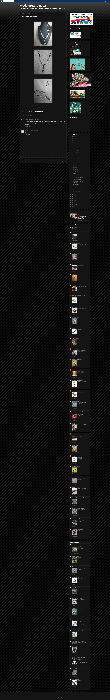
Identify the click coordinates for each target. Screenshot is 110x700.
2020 (73, 145)
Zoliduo (79, 329)
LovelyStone (75, 307)
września (75, 157)
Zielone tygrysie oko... (78, 175)
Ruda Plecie (75, 587)
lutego (74, 171)
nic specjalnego (76, 227)
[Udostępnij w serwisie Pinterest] (42, 111)
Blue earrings (80, 609)
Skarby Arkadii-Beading (78, 508)
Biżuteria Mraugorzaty (77, 380)
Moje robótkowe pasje (77, 646)
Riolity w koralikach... (78, 177)
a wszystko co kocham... (78, 641)
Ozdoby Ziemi (75, 608)
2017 (73, 194)
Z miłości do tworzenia (77, 630)
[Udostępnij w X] (39, 111)
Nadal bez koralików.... (78, 179)
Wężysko (79, 680)
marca (74, 169)
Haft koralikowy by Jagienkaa (79, 497)
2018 (73, 149)
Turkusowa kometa (81, 381)
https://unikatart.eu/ (81, 286)
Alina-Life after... (76, 370)
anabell (26, 119)
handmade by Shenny (77, 359)
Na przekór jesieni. (81, 578)
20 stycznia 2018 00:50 (34, 119)
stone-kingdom (75, 487)
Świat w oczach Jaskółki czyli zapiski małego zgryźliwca (79, 545)
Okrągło (79, 467)
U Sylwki (74, 274)
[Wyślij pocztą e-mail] (36, 111)
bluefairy (74, 566)
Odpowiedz (27, 126)
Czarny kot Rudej (81, 589)
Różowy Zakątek (76, 338)
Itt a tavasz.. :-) (80, 446)
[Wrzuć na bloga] (37, 111)
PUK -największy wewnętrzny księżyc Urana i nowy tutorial (81, 623)
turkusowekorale (76, 518)
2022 (73, 140)
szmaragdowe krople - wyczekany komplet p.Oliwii (82, 246)
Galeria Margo (75, 391)
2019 (73, 147)
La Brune (79, 499)
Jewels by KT (75, 477)
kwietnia (75, 167)
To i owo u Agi (75, 679)
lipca (74, 161)
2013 (73, 202)
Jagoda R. (79, 214)
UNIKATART (75, 285)
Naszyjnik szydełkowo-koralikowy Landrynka (82, 661)
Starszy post (62, 161)
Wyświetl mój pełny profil (81, 220)
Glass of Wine (80, 234)
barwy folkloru (75, 401)
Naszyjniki (79, 670)
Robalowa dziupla (76, 466)
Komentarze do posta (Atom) (46, 165)
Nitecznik (74, 328)
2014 (73, 200)
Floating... (79, 275)
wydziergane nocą (33, 5)
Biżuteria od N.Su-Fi (77, 317)
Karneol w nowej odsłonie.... (77, 188)
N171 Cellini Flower (81, 392)
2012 (73, 204)
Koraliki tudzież (76, 243)
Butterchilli (74, 668)
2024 (73, 136)
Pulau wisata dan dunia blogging (79, 642)
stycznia (75, 173)
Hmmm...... (74, 228)
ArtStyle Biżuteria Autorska (78, 456)
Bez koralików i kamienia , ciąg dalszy (79, 182)
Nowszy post (24, 161)
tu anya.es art (75, 556)
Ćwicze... (79, 255)
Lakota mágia (75, 445)
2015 (73, 198)
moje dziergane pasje (77, 598)
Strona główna (43, 161)
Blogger (60, 697)
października (76, 155)
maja (74, 165)
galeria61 (27, 130)
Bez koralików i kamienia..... (76, 185)
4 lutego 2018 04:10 (34, 130)
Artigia (73, 264)
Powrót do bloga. (81, 318)
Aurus (73, 423)
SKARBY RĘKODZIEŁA (77, 349)
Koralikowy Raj (75, 577)
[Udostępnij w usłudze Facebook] (40, 111)
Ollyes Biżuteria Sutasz (77, 529)
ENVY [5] (79, 436)
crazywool (74, 232)
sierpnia (75, 159)
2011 (73, 206)
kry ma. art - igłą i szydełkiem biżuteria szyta (79, 658)
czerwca (75, 163)
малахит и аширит (81, 488)
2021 (73, 142)
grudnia (75, 150)
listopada (75, 152)
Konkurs (79, 648)
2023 (73, 138)
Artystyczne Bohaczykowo (78, 253)
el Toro (78, 530)
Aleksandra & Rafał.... (82, 632)
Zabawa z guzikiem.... (78, 191)
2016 (73, 196)
